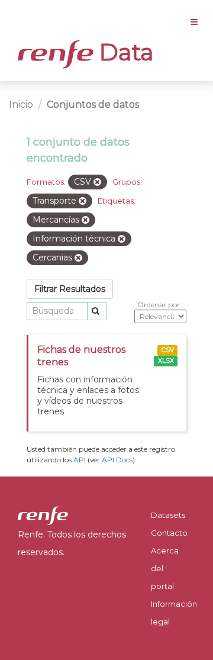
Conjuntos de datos (93, 104)
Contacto (169, 532)
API (79, 459)
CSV (168, 350)
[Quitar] (97, 182)
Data (123, 52)
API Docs (117, 459)
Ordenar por (159, 304)
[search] (96, 311)
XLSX (166, 361)
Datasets (168, 515)
